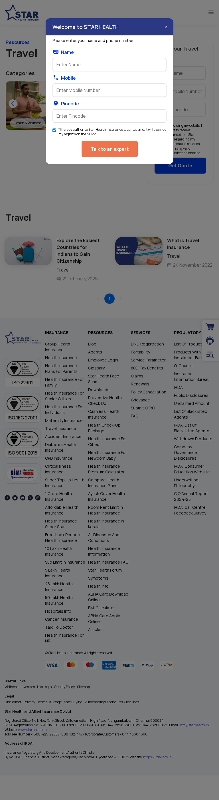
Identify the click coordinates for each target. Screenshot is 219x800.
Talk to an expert (110, 149)
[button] (165, 27)
